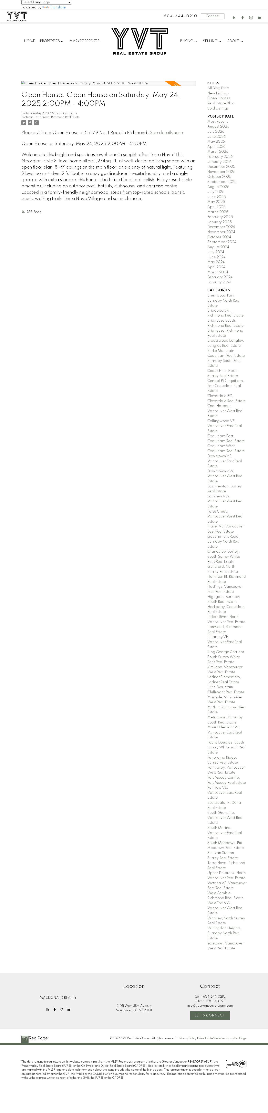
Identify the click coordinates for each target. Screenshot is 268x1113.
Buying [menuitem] (186, 41)
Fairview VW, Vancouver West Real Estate (225, 501)
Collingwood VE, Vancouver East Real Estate (224, 426)
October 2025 (219, 177)
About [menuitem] (233, 41)
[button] (234, 17)
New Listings (218, 93)
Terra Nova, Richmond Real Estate (57, 117)
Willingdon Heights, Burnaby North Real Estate (224, 933)
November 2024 (221, 232)
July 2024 (215, 252)
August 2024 (218, 247)
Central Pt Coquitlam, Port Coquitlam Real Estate (225, 386)
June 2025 (216, 197)
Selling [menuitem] (210, 41)
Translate (58, 7)
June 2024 (216, 257)
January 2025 (219, 222)
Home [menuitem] (29, 41)
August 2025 (218, 187)
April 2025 (216, 207)
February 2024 (220, 277)
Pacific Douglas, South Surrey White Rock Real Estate (226, 747)
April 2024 (216, 267)
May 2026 (216, 141)
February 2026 (220, 157)
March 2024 (217, 272)
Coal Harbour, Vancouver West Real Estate (225, 411)
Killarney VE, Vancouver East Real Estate (224, 642)
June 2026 (216, 137)
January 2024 (219, 282)
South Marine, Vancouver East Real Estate (224, 833)
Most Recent (217, 121)
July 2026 (215, 131)
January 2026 (219, 162)
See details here (166, 133)
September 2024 (221, 242)
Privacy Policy (187, 1038)
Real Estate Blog (220, 103)
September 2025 (222, 182)
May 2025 (216, 202)
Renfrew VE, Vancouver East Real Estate (224, 792)
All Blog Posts (218, 88)
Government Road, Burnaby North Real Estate (223, 541)
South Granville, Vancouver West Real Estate (225, 818)
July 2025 (215, 192)
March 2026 (217, 151)
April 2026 (216, 147)
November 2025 (221, 172)
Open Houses (218, 98)
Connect (213, 16)
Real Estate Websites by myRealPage (223, 1038)
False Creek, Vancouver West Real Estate (225, 516)
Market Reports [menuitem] (84, 41)
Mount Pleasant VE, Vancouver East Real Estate (224, 732)
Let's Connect (210, 1015)
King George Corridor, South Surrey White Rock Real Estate (226, 657)
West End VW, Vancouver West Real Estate (225, 908)
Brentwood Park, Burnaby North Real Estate (223, 300)
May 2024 (216, 262)
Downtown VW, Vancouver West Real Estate (225, 476)
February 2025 (220, 217)
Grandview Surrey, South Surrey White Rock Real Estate (223, 556)
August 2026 (218, 126)
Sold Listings (218, 108)
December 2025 (221, 167)
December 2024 (221, 227)
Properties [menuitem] (50, 41)
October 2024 (219, 237)
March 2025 (217, 212)
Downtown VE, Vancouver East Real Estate (224, 461)
